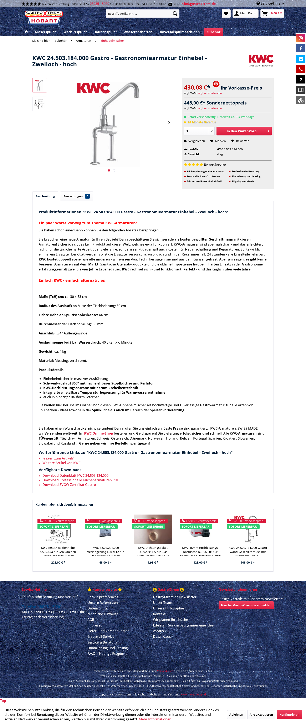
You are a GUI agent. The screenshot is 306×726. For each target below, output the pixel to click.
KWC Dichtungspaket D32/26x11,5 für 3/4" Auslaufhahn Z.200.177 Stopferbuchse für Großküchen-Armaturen (153, 551)
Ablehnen (236, 714)
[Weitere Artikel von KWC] (261, 62)
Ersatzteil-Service (100, 636)
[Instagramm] (301, 38)
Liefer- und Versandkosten (108, 631)
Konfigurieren (289, 714)
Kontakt (159, 614)
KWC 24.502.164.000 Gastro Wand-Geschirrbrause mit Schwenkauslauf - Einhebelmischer (248, 551)
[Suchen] (175, 13)
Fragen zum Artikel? (57, 458)
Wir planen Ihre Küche (170, 619)
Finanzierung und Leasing (107, 648)
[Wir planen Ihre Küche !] (301, 90)
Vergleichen (196, 141)
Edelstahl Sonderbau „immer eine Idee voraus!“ (183, 628)
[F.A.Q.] (301, 79)
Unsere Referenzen (102, 602)
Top (3, 700)
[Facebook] (301, 48)
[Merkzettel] (226, 13)
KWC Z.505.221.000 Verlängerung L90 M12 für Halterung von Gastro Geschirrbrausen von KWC (105, 551)
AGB (90, 619)
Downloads (162, 636)
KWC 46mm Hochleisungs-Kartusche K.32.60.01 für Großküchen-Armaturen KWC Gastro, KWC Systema (200, 551)
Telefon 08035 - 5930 (41, 606)
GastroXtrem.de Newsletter (175, 597)
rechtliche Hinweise (102, 614)
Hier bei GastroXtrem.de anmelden (246, 605)
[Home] (26, 32)
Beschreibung (45, 196)
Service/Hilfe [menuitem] (270, 3)
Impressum (96, 625)
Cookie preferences (102, 597)
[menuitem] (142, 13)
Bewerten (242, 141)
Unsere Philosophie (168, 608)
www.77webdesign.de (193, 694)
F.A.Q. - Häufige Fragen (105, 653)
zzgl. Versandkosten (210, 93)
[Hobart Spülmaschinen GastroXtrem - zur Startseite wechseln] (62, 17)
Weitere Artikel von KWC (61, 463)
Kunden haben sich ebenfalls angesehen (64, 504)
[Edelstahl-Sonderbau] (301, 100)
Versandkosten (165, 671)
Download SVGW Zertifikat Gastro (69, 484)
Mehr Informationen (155, 719)
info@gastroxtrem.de (198, 3)
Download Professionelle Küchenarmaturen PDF (80, 480)
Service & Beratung (102, 642)
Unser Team (162, 602)
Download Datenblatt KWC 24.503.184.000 (75, 475)
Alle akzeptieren (261, 714)
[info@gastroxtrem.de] (301, 58)
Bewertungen (75, 196)
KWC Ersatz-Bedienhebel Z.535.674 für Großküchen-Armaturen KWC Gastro (58, 551)
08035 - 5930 (99, 3)
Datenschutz (97, 608)
